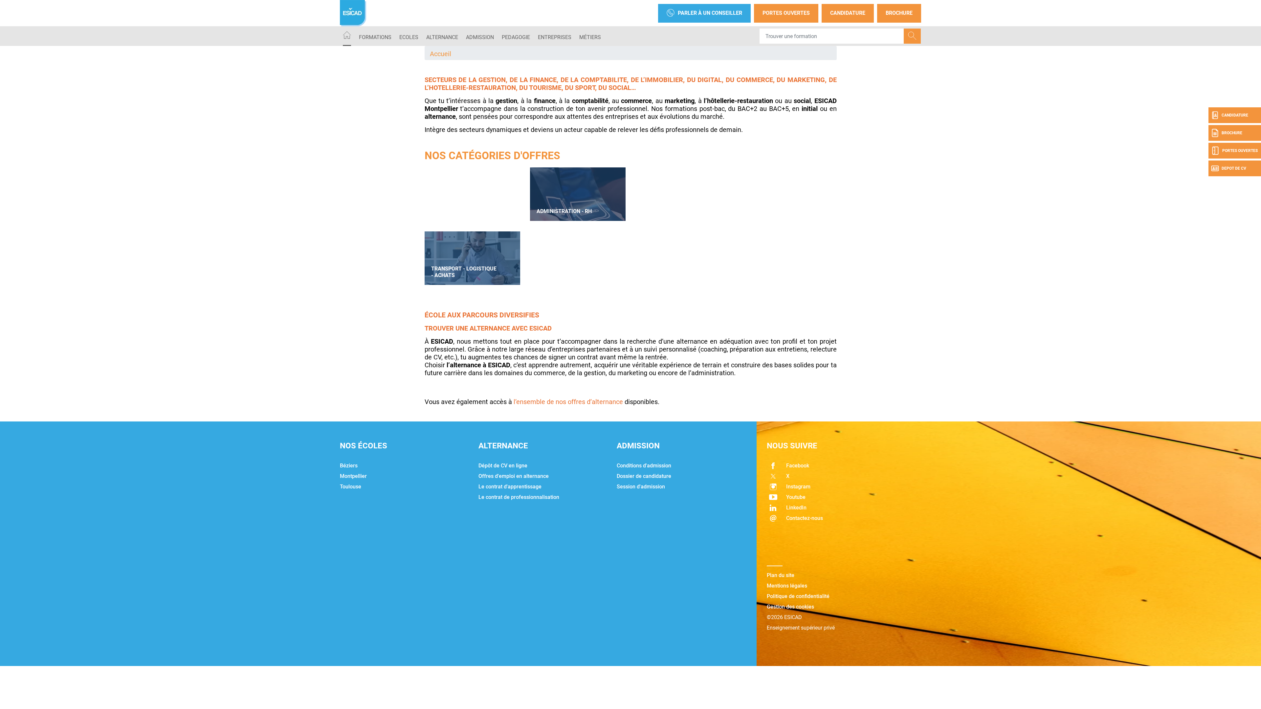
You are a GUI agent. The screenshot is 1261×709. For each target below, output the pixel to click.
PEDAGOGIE (516, 37)
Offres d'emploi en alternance (513, 476)
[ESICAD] (353, 13)
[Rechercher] (912, 36)
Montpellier (353, 476)
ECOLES (408, 37)
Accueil (440, 54)
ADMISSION (480, 37)
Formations (375, 37)
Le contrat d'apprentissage (510, 486)
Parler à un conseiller (710, 13)
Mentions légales (787, 586)
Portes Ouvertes (786, 13)
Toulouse (350, 486)
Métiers (590, 37)
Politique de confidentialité (798, 596)
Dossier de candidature (644, 476)
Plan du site (780, 575)
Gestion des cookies (790, 607)
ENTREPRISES (554, 37)
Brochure (899, 13)
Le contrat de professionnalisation (518, 497)
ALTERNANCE (442, 37)
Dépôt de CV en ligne (502, 465)
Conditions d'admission (644, 465)
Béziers (349, 465)
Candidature (847, 13)
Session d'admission (641, 486)
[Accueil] (347, 36)
